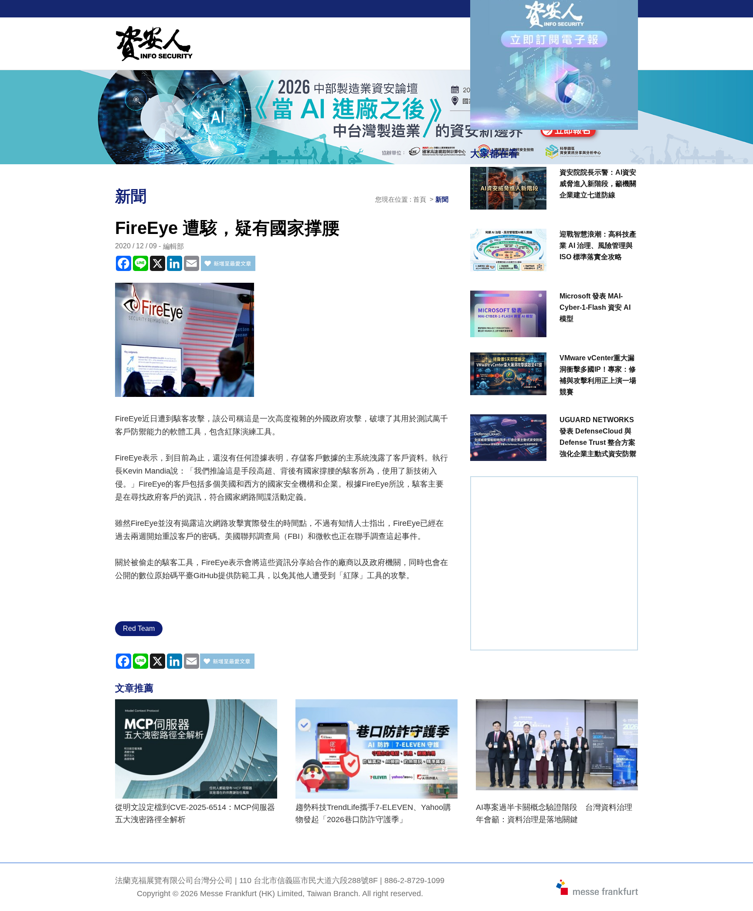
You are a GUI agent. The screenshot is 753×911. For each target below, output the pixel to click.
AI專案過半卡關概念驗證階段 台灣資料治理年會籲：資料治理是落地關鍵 (554, 813)
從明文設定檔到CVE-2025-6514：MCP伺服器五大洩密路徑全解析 (195, 813)
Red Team (139, 628)
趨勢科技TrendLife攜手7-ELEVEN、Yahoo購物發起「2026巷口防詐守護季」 (373, 813)
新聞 (441, 199)
